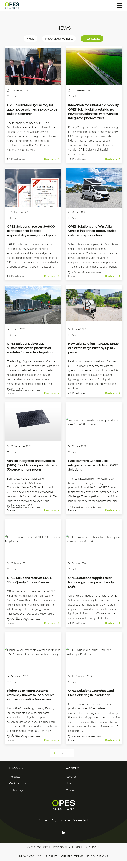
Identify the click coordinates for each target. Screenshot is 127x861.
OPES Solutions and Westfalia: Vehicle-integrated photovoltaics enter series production (92, 231)
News (69, 783)
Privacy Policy (30, 856)
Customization (18, 783)
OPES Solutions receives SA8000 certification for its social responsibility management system (32, 231)
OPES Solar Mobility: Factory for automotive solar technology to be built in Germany (32, 109)
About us (71, 776)
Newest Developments (59, 38)
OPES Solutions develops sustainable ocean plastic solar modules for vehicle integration (30, 348)
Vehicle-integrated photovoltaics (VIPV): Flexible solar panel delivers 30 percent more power (32, 465)
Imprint (51, 856)
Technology (16, 790)
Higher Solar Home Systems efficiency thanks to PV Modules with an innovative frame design (30, 695)
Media (30, 38)
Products (14, 776)
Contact (70, 790)
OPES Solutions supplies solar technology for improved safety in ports (92, 582)
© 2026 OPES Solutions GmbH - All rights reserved (63, 847)
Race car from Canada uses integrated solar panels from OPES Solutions (93, 465)
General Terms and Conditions (84, 856)
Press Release (92, 38)
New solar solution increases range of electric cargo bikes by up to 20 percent (93, 348)
